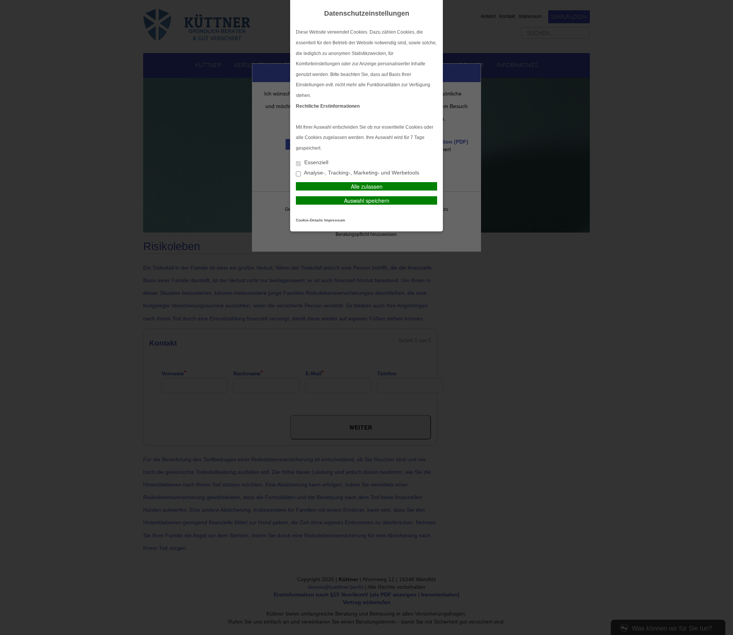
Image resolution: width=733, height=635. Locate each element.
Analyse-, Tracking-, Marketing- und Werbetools (361, 173)
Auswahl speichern (366, 200)
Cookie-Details (309, 220)
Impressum (334, 220)
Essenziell (315, 162)
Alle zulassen (367, 186)
